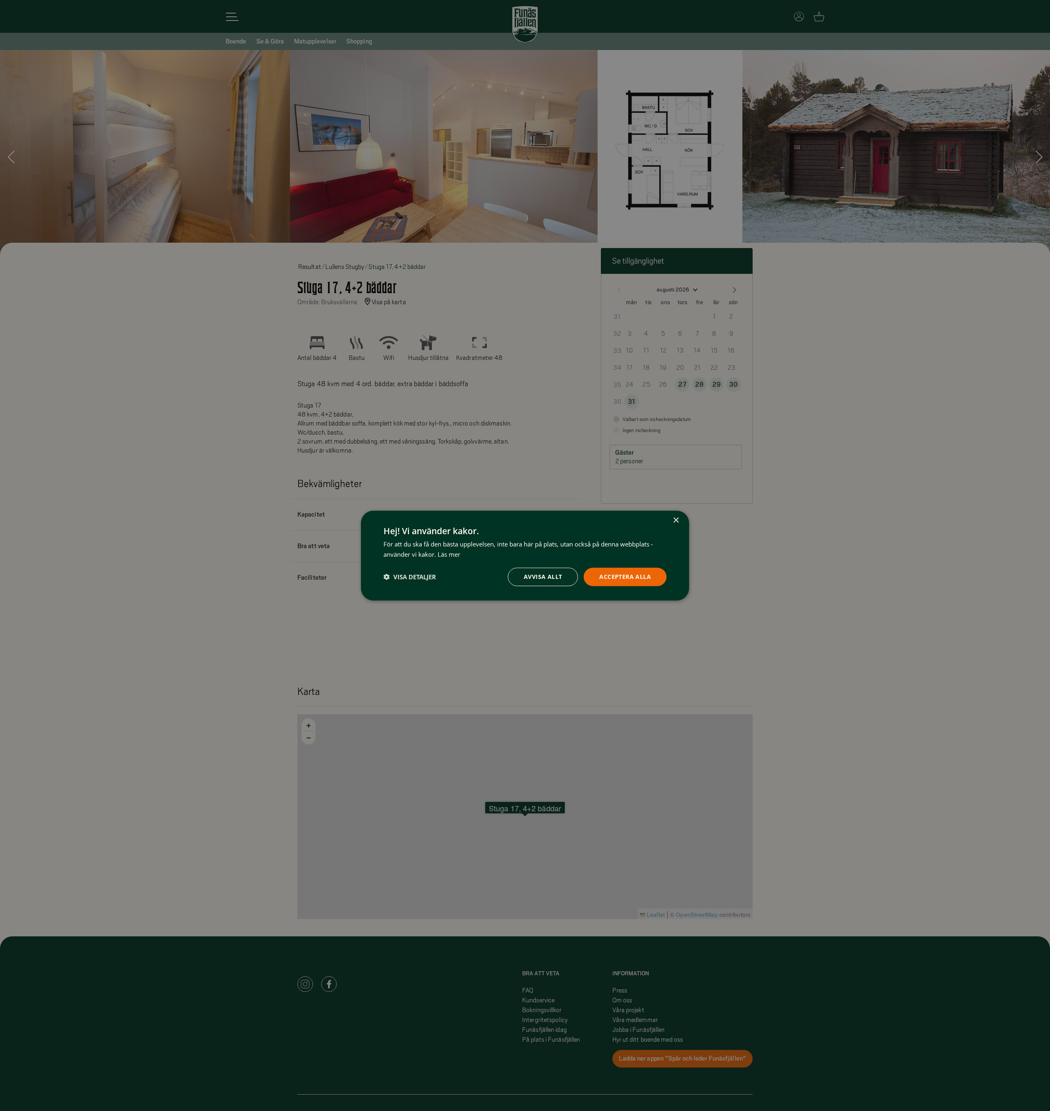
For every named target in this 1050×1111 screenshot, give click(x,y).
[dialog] (525, 556)
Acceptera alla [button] (625, 577)
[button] (409, 576)
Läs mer (449, 554)
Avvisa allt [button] (543, 577)
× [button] (676, 520)
